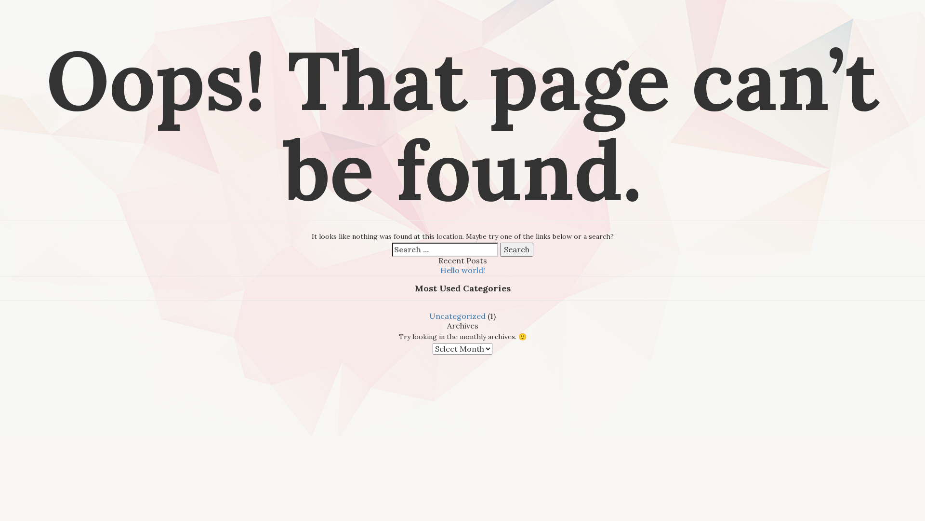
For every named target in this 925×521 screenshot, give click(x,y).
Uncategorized (457, 316)
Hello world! (462, 270)
